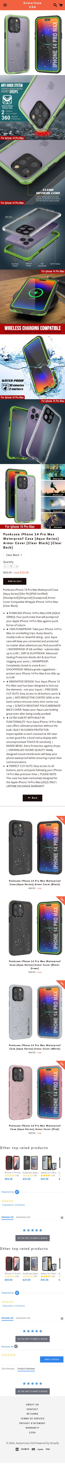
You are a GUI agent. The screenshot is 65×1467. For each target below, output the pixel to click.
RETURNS (32, 1413)
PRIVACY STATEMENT (32, 1423)
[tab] (7, 1218)
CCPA (32, 1432)
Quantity (8, 562)
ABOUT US (32, 1404)
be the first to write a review (32, 1238)
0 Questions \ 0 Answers (13, 1204)
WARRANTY (32, 1427)
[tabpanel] (32, 1388)
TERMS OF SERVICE (32, 1418)
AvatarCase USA (32, 5)
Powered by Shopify (47, 1443)
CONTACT (32, 1409)
